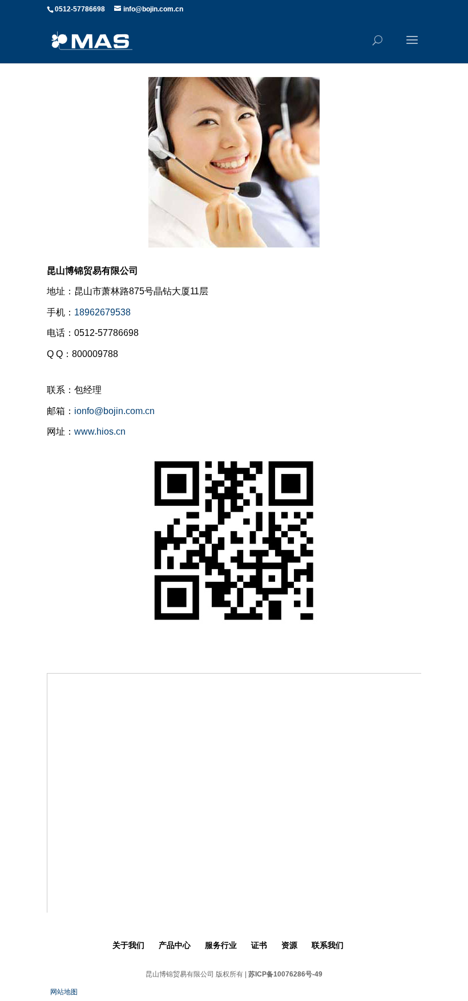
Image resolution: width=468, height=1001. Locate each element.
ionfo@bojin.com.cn (114, 411)
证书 (259, 945)
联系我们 (328, 945)
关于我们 (128, 945)
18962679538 (102, 312)
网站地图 (64, 992)
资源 (289, 945)
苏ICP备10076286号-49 (285, 974)
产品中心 (175, 945)
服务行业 (221, 945)
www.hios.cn (100, 431)
